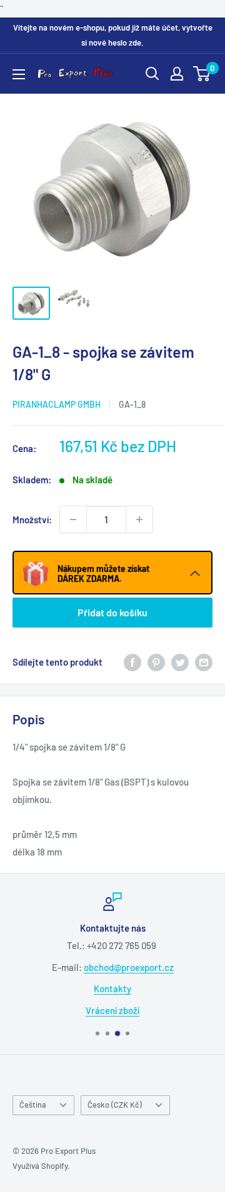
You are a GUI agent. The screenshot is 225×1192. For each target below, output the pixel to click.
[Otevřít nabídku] (18, 74)
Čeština (32, 1105)
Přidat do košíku (113, 612)
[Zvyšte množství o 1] (139, 519)
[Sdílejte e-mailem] (203, 662)
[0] (202, 73)
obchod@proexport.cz (129, 967)
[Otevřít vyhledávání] (152, 74)
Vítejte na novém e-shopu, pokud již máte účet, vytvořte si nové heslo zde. (112, 34)
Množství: (32, 519)
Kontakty (112, 988)
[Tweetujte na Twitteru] (180, 662)
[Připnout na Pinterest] (156, 662)
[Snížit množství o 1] (73, 519)
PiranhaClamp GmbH (56, 404)
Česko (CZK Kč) (115, 1105)
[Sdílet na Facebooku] (132, 662)
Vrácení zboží (112, 1010)
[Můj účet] (177, 74)
